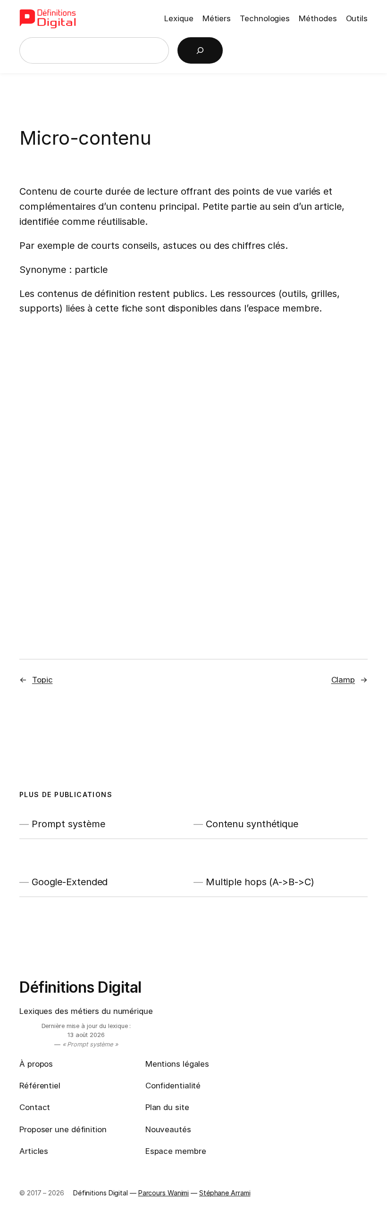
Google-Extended (70, 882)
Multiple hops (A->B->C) (260, 882)
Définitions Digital (80, 987)
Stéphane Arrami (225, 1193)
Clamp (343, 679)
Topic (42, 679)
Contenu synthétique (252, 824)
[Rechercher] (200, 50)
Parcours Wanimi (163, 1193)
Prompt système (68, 824)
